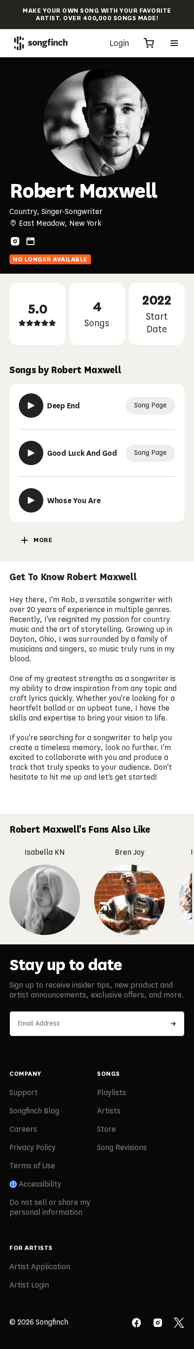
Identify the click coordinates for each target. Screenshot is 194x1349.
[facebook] (136, 1323)
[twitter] (179, 1323)
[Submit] (173, 1023)
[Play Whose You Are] (31, 500)
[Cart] (148, 43)
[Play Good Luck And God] (31, 453)
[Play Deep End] (31, 405)
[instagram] (15, 241)
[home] (41, 43)
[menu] (174, 43)
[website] (30, 241)
